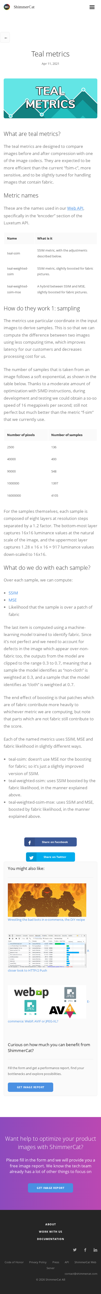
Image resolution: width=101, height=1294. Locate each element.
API (67, 1262)
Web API (75, 208)
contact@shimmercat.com (81, 1273)
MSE (13, 600)
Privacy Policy (38, 1262)
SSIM (13, 593)
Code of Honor (14, 1262)
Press (55, 1262)
